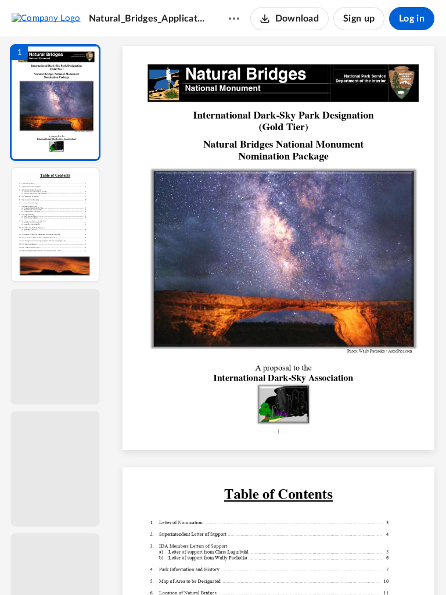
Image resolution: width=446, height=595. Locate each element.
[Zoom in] (319, 567)
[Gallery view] (364, 566)
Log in (412, 18)
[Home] (46, 18)
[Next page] (255, 567)
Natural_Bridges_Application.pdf (147, 18)
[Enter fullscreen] (385, 566)
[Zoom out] (280, 567)
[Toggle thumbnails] (172, 566)
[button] (55, 102)
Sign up (359, 18)
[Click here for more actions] (234, 18)
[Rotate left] (342, 566)
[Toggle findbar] (193, 566)
